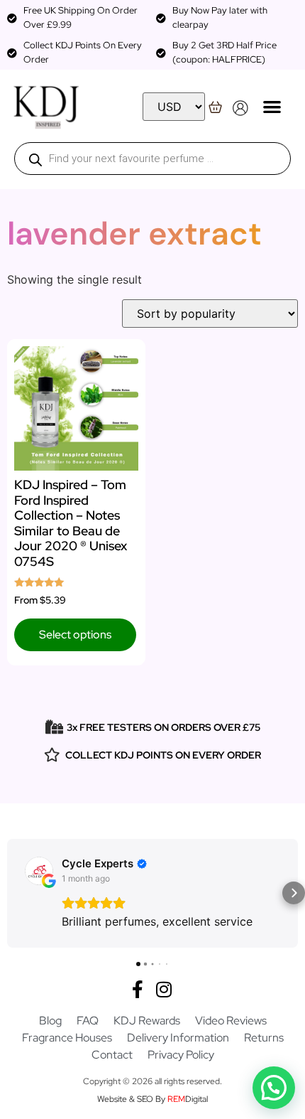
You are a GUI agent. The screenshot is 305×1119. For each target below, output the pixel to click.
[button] (272, 106)
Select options (75, 634)
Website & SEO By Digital (152, 1099)
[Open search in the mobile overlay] (152, 158)
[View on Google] (39, 871)
